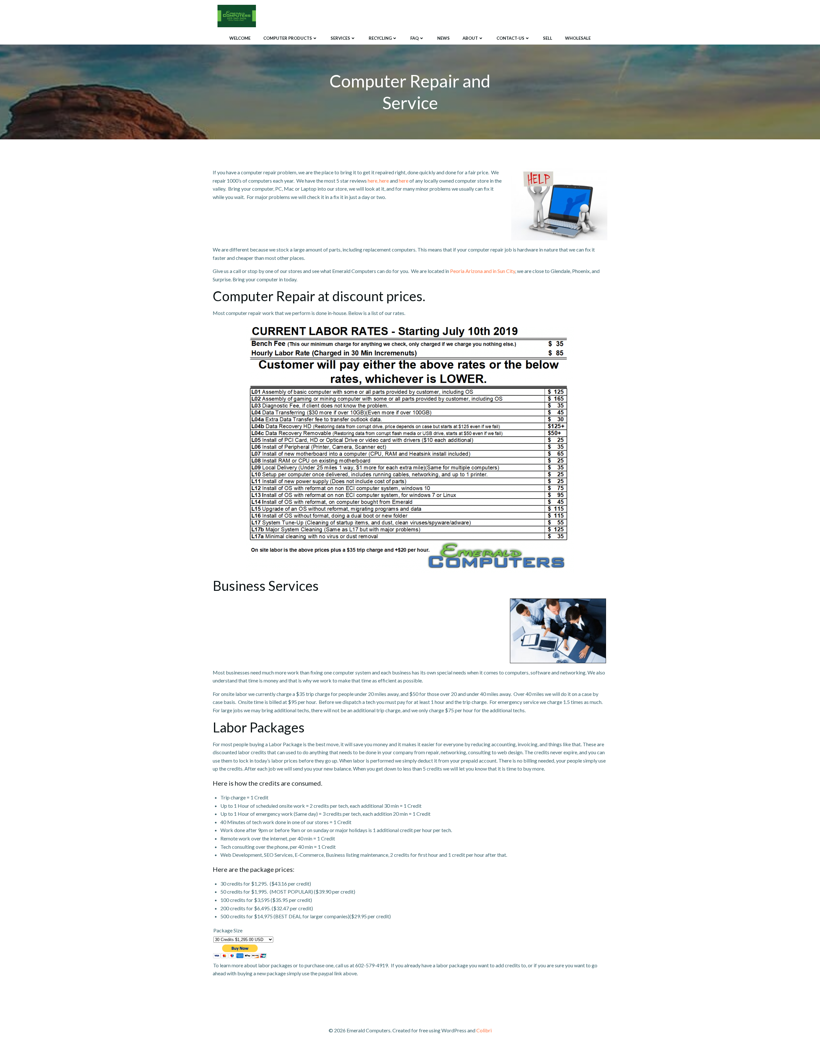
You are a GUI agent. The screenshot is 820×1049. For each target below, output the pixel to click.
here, (373, 181)
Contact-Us (510, 38)
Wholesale (578, 38)
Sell (547, 38)
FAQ (414, 38)
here (384, 181)
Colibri (484, 1030)
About (470, 38)
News (443, 38)
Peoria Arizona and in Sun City (482, 271)
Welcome (239, 38)
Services (340, 38)
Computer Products (287, 38)
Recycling (380, 38)
